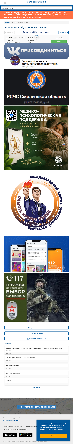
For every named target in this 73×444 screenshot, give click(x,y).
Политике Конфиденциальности (54, 431)
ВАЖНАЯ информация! (12, 381)
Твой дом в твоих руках (12, 365)
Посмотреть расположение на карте (36, 406)
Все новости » (36, 387)
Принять (53, 436)
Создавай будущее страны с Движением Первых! (20, 358)
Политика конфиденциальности (12, 426)
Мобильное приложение (13, 373)
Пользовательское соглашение (34, 426)
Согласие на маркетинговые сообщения (15, 429)
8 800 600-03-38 (11, 420)
